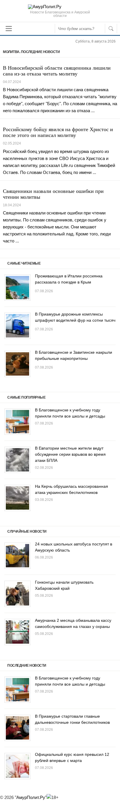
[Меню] (9, 28)
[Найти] (111, 28)
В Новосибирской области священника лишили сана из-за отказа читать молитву (57, 70)
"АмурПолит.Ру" (31, 797)
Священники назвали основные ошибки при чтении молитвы (53, 193)
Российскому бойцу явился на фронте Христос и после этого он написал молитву (58, 132)
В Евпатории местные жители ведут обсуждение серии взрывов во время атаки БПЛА (70, 454)
